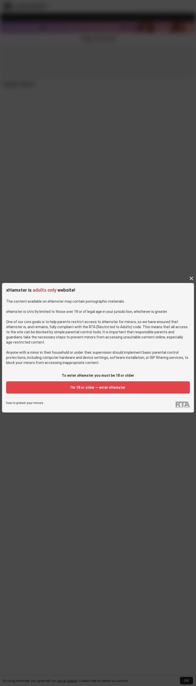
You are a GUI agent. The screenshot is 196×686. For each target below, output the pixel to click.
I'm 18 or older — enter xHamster (98, 387)
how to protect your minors (24, 403)
